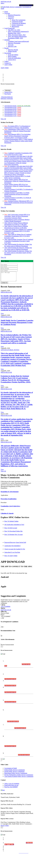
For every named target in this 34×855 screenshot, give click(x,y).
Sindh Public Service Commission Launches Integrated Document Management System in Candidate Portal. (17, 322)
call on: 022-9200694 (26, 5)
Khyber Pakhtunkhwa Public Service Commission (18, 775)
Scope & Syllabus (13, 54)
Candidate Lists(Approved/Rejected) (18, 41)
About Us (11, 18)
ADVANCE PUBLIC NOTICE (10, 350)
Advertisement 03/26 (12, 107)
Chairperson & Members (19, 23)
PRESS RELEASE (6, 292)
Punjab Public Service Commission (14, 771)
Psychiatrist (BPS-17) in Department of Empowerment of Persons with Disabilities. (17, 126)
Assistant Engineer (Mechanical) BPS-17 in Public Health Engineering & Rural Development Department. (18, 202)
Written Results (12, 51)
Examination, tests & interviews (10, 506)
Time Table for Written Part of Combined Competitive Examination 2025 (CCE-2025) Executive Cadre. (17, 236)
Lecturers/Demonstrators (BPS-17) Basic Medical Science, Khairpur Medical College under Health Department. (18, 140)
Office (11, 783)
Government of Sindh (10, 768)
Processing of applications (9, 499)
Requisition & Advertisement (9, 491)
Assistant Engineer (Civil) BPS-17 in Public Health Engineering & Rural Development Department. (16, 194)
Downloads (7, 53)
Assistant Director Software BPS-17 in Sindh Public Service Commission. (17, 177)
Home (6, 11)
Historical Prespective (14, 15)
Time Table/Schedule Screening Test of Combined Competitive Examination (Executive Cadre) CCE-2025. (18, 241)
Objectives (11, 16)
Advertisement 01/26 (12, 111)
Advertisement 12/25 (12, 114)
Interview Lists (12, 46)
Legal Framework (9, 28)
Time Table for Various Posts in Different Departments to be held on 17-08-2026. (16, 223)
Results (6, 48)
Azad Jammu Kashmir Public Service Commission (18, 776)
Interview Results (13, 49)
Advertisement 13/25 (12, 112)
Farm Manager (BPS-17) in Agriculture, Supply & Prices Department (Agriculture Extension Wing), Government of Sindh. (17, 136)
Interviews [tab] (7, 90)
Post (11, 787)
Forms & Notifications (14, 58)
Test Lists (10, 45)
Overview (7, 13)
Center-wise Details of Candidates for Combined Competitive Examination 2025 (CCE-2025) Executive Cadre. (18, 231)
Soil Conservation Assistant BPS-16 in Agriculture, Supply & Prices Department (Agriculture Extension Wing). (17, 216)
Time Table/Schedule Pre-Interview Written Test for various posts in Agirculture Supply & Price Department (18, 252)
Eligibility (7, 40)
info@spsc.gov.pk (6, 1)
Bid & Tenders (12, 56)
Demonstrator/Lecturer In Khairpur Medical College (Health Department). (16, 220)
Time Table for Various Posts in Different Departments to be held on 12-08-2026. (16, 227)
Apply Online (8, 64)
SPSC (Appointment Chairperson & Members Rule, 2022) (18, 32)
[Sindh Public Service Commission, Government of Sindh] (17, 8)
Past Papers (7, 94)
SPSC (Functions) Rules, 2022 (17, 35)
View (2, 313)
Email (11, 785)
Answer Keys (12, 59)
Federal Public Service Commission (14, 770)
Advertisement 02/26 (12, 109)
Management (15, 26)
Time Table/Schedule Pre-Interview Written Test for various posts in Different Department (18, 245)
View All (3, 119)
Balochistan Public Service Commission (15, 773)
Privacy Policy (5, 825)
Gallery (6, 61)
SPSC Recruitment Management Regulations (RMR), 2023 (17, 37)
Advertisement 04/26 (17, 106)
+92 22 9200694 (5, 606)
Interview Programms (14, 43)
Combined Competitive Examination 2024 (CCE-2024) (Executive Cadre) (18, 153)
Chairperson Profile (17, 21)
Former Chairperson (17, 25)
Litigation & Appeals (7, 513)
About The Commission (18, 20)
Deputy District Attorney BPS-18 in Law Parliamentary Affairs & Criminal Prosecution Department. (17, 181)
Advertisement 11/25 (12, 116)
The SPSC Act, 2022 (14, 30)
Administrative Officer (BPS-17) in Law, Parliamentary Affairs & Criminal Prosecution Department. (17, 131)
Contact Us (7, 63)
